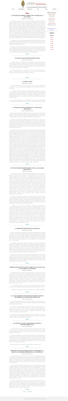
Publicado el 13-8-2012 (52, 18)
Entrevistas (54, 9)
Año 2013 (51, 37)
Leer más (27, 54)
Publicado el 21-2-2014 (52, 14)
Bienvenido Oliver (21, 9)
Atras (24, 391)
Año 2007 (51, 49)
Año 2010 (51, 43)
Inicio (13, 9)
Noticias (46, 9)
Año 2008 (51, 47)
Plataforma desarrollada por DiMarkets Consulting (35, 398)
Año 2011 (51, 41)
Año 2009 (51, 45)
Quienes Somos (29, 9)
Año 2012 (51, 39)
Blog (38, 9)
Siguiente (30, 391)
